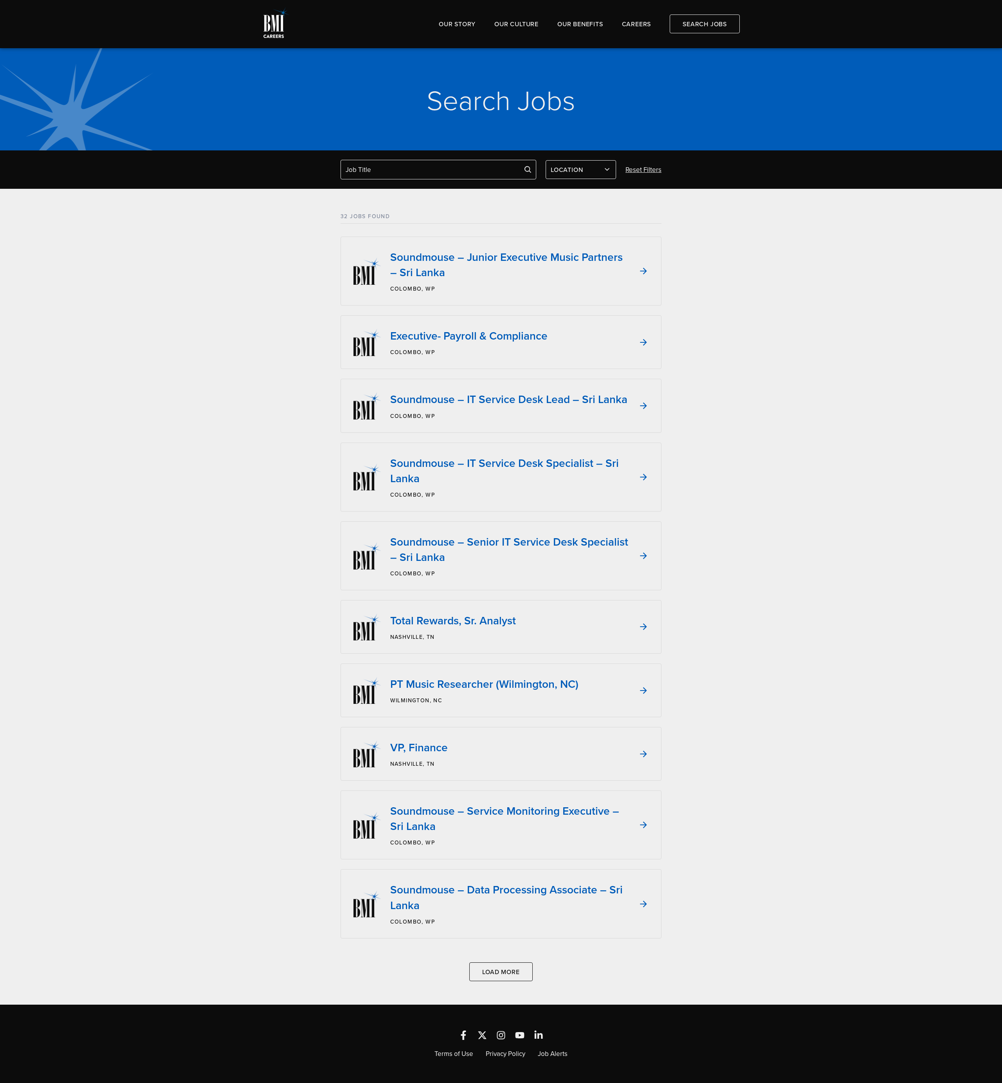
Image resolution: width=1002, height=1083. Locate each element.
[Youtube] (520, 1035)
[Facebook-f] (463, 1035)
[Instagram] (501, 1035)
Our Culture (516, 24)
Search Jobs (705, 24)
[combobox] (581, 169)
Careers (636, 24)
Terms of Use (453, 1053)
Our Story (457, 24)
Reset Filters (643, 169)
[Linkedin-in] (539, 1035)
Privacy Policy (505, 1053)
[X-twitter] (482, 1035)
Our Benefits (580, 24)
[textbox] (576, 169)
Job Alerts (553, 1053)
